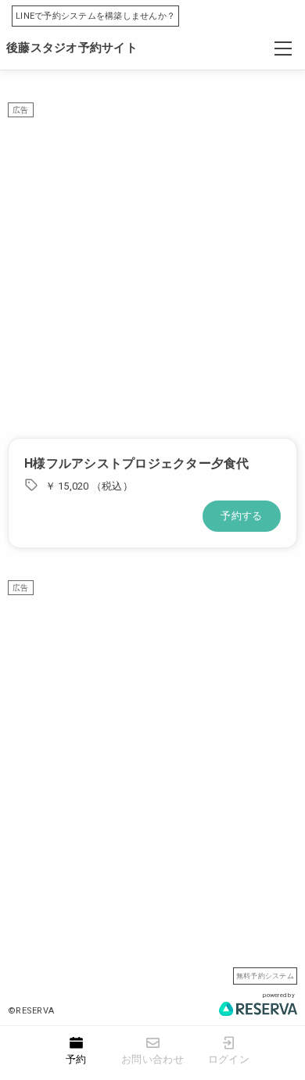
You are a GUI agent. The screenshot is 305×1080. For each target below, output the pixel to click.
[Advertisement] (152, 269)
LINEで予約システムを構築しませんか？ (95, 16)
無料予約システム (265, 975)
